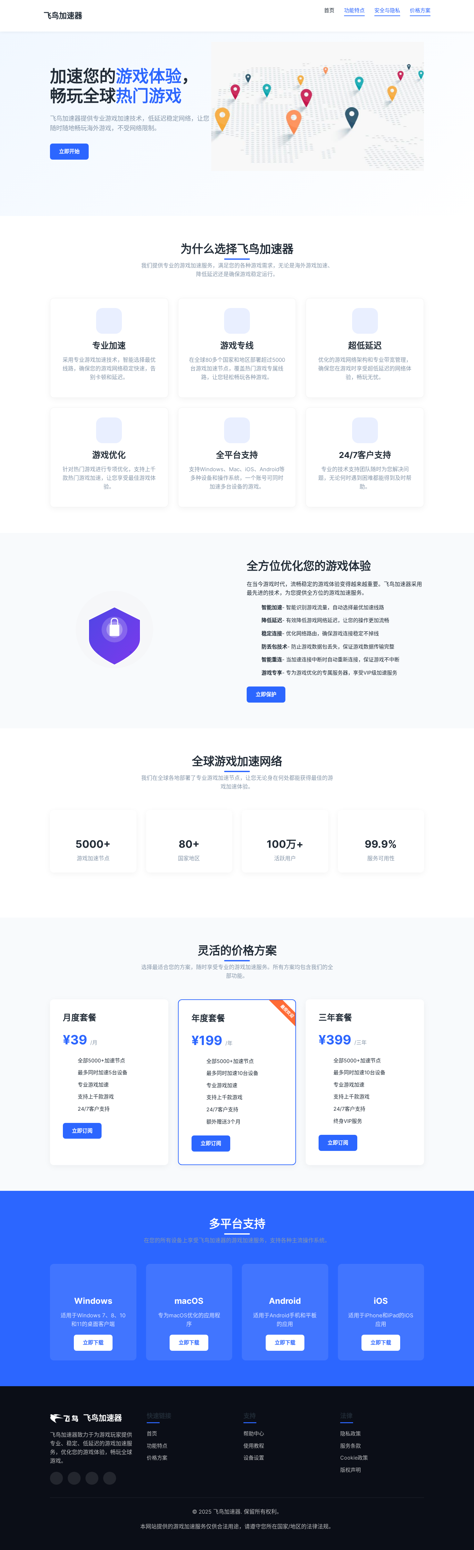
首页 (329, 10)
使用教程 (253, 1446)
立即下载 (93, 1342)
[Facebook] (109, 1478)
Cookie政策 (354, 1457)
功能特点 (354, 10)
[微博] (74, 1478)
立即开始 (69, 151)
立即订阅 (82, 1130)
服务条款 (350, 1446)
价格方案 (420, 10)
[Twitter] (91, 1478)
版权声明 (350, 1470)
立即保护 (266, 694)
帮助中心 (253, 1433)
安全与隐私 (387, 10)
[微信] (56, 1478)
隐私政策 (350, 1433)
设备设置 (253, 1457)
